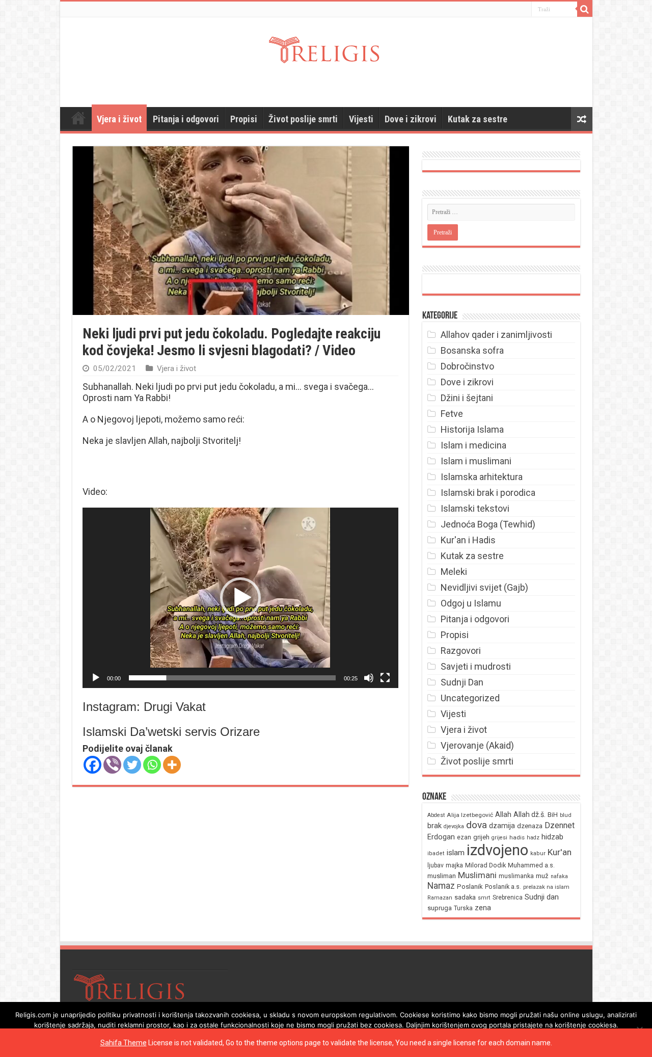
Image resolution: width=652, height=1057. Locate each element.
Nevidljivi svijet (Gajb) (484, 587)
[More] (172, 765)
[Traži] (584, 9)
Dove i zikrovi (411, 119)
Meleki (454, 571)
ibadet (436, 853)
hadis (517, 837)
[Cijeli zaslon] (385, 678)
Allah (503, 814)
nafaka (559, 876)
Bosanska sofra (472, 350)
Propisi (243, 119)
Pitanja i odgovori (186, 119)
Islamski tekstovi (475, 508)
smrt (484, 897)
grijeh (481, 837)
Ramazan (439, 897)
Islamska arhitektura (482, 476)
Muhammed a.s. (531, 865)
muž (542, 876)
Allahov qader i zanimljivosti (496, 334)
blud (566, 815)
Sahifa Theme (123, 1043)
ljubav (435, 865)
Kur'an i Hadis (468, 540)
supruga (439, 908)
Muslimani (477, 875)
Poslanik (470, 886)
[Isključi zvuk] (369, 678)
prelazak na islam (546, 887)
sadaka (465, 897)
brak (434, 825)
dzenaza (529, 826)
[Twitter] (132, 765)
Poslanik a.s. (503, 886)
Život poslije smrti (303, 119)
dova (476, 825)
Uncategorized (470, 698)
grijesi (499, 837)
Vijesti (361, 119)
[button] (240, 597)
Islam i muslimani (476, 461)
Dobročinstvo (467, 366)
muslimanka (516, 876)
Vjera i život (119, 119)
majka (454, 865)
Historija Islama (472, 429)
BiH (553, 814)
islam (456, 852)
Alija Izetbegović (470, 814)
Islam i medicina (473, 445)
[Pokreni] (96, 678)
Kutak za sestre (477, 119)
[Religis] (326, 48)
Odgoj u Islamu (471, 603)
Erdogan (441, 836)
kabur (538, 853)
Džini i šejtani (467, 397)
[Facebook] (92, 765)
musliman (441, 876)
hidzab (552, 836)
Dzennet (560, 825)
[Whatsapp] (152, 765)
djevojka (454, 826)
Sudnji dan (542, 897)
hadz (533, 837)
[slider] (232, 677)
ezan (464, 837)
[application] (240, 598)
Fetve (452, 413)
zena (483, 907)
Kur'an (560, 852)
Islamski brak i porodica (488, 492)
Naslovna (78, 117)
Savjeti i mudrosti (476, 666)
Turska (463, 908)
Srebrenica (508, 897)
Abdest (436, 815)
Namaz (441, 886)
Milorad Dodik (485, 865)
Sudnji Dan (462, 682)
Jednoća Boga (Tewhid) (488, 524)
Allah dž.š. (529, 814)
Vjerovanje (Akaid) (477, 745)
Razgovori (461, 650)
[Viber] (112, 765)
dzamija (502, 826)
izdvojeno (497, 850)
